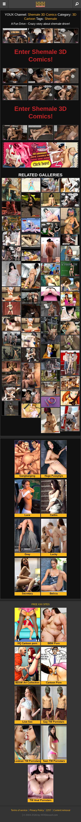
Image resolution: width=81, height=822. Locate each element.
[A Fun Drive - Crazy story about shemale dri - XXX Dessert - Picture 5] (40, 75)
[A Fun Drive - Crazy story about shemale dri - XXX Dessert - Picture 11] (40, 132)
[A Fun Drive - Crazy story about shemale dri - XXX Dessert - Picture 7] (15, 92)
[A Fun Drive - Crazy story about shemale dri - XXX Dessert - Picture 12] (66, 132)
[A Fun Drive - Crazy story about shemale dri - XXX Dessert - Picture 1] (15, 35)
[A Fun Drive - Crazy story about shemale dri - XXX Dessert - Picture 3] (66, 35)
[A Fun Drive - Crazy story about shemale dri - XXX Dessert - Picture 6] (66, 75)
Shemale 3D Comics (42, 14)
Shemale (51, 18)
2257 (48, 810)
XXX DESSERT (40, 4)
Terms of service (19, 810)
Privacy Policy (37, 810)
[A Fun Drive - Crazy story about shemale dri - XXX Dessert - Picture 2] (40, 35)
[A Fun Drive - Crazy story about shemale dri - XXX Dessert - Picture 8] (40, 92)
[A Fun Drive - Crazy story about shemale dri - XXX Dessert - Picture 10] (15, 132)
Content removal (61, 810)
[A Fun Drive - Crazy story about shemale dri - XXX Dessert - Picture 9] (66, 92)
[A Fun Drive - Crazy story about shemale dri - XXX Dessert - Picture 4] (15, 75)
